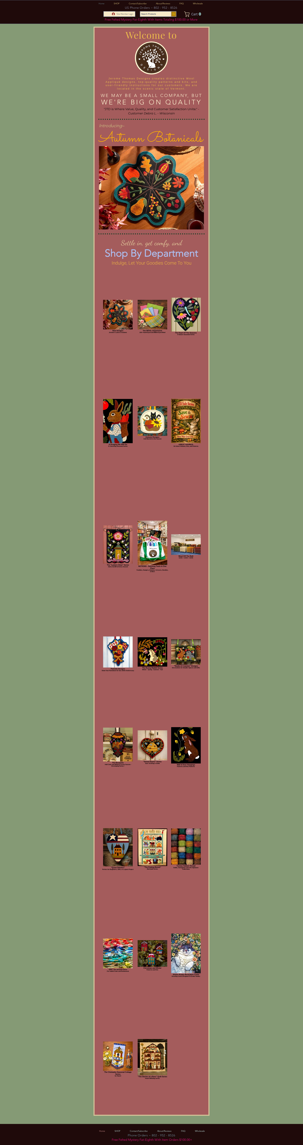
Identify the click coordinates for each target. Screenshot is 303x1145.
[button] (116, 3)
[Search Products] (173, 14)
